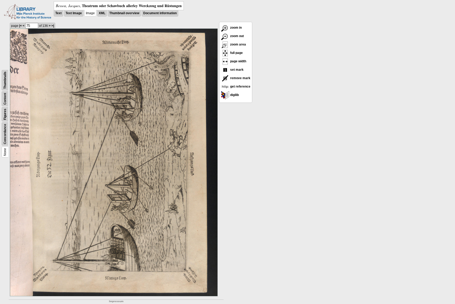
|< (20, 26)
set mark (236, 70)
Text (58, 13)
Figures (5, 114)
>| (52, 26)
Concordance (5, 134)
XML (102, 13)
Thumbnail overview (124, 13)
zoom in (235, 27)
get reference (239, 86)
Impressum (116, 301)
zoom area (237, 44)
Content (5, 99)
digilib (234, 95)
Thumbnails (5, 80)
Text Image (74, 13)
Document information (160, 13)
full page (236, 53)
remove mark (239, 78)
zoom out (236, 36)
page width (237, 61)
